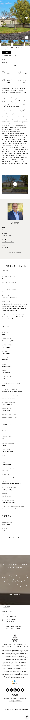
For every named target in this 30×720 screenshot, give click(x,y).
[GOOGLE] (18, 690)
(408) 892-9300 (7, 236)
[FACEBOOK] (7, 690)
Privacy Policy (22, 709)
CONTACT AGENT (15, 253)
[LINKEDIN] (15, 690)
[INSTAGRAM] (11, 690)
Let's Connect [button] (15, 595)
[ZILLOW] (22, 690)
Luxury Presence (15, 701)
